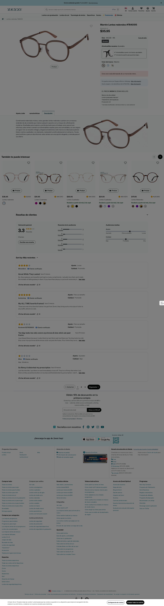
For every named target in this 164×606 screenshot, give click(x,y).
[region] (82, 602)
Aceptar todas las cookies (135, 602)
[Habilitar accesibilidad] (161, 303)
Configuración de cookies (116, 602)
